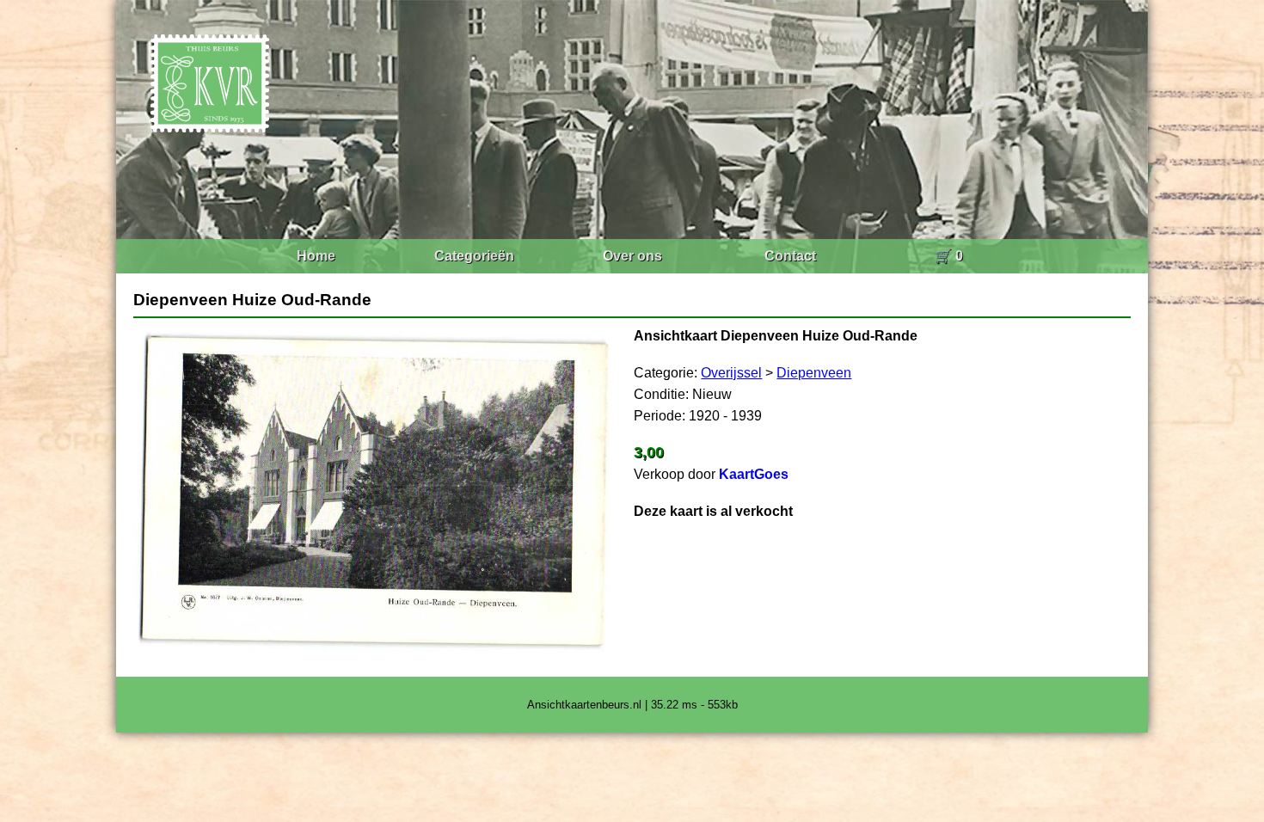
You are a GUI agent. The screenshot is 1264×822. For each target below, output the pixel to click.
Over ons (632, 255)
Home (316, 255)
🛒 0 (949, 255)
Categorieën (474, 255)
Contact (790, 255)
